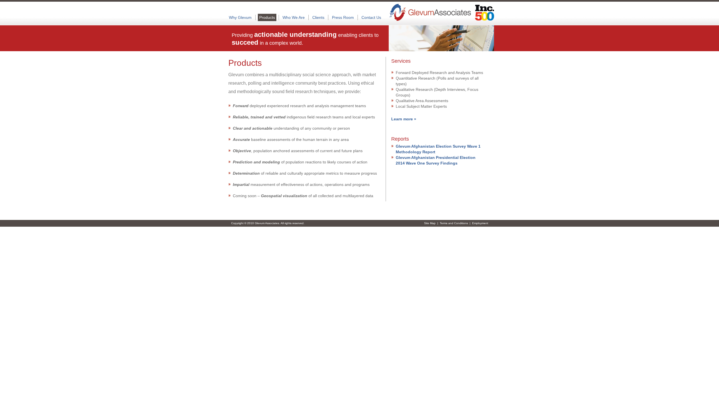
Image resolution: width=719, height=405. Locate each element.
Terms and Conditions (454, 223)
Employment (480, 223)
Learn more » (403, 119)
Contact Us (371, 17)
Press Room (343, 17)
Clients (318, 17)
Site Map (430, 223)
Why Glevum (240, 17)
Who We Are (294, 17)
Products (267, 17)
